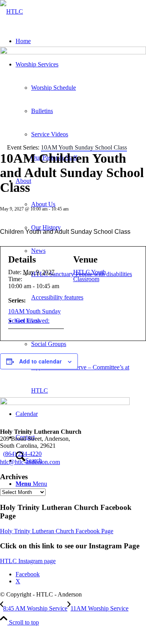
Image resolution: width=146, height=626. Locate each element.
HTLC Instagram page (28, 561)
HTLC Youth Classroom (89, 275)
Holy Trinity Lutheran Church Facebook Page (56, 531)
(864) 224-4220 (22, 453)
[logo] (11, 11)
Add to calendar (40, 361)
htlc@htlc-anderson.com (30, 462)
